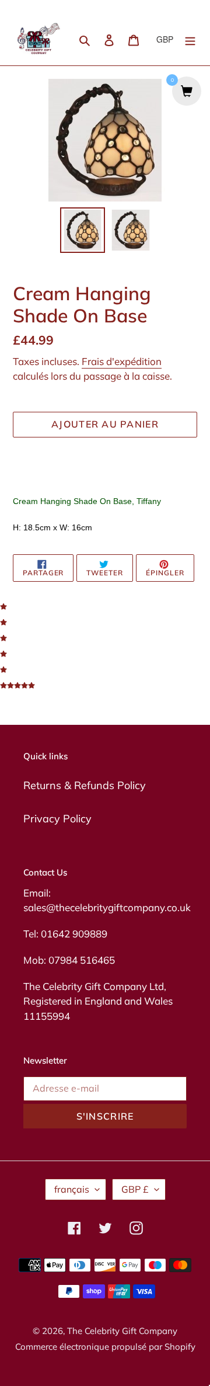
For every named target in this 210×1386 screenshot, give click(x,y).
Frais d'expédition (122, 361)
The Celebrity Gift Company (122, 1330)
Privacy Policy (57, 818)
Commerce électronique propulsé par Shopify (105, 1346)
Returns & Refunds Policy (84, 785)
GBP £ (135, 1189)
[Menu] (190, 39)
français (71, 1189)
